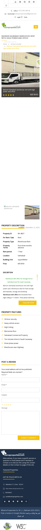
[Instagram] (6, 5)
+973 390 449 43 (24, 11)
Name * (4, 375)
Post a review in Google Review (13, 513)
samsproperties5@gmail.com (25, 14)
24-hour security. (16, 44)
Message (4, 408)
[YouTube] (15, 2)
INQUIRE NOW (28, 303)
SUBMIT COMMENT (28, 438)
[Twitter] (24, 2)
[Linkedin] (29, 2)
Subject (4, 395)
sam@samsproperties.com (14, 496)
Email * (4, 385)
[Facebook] (34, 2)
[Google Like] (20, 2)
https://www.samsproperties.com (14, 488)
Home (5, 44)
